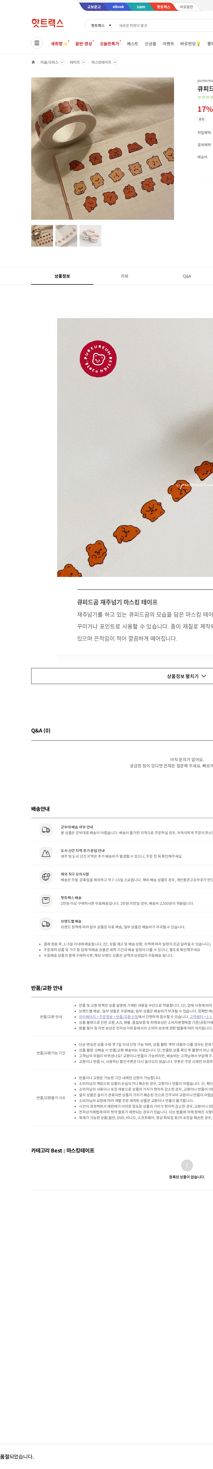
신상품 (150, 43)
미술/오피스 (49, 62)
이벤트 (168, 43)
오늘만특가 (109, 43)
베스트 (133, 43)
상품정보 (62, 276)
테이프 (75, 62)
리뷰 (125, 276)
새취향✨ (59, 43)
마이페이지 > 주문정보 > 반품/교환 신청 (108, 1016)
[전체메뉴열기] (37, 43)
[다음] (175, 151)
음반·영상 (83, 43)
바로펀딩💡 (190, 43)
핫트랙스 (97, 25)
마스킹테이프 (101, 62)
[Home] (33, 62)
